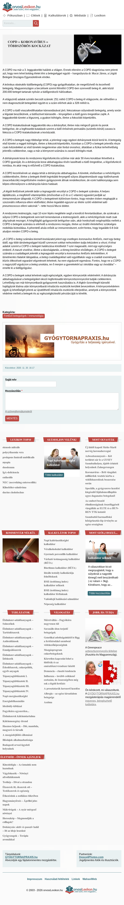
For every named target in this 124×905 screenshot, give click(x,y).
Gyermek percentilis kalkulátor (61, 554)
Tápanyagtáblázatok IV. (16, 691)
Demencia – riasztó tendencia (60, 671)
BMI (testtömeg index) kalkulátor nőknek (56, 583)
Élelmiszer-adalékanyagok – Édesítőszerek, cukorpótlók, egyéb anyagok (18, 667)
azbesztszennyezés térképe (101, 651)
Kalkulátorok (57, 15)
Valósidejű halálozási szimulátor (61, 599)
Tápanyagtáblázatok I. (15, 676)
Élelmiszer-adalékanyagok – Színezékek (18, 621)
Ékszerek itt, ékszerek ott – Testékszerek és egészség (17, 789)
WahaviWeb (90, 879)
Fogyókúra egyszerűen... (16, 711)
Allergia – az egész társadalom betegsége (60, 695)
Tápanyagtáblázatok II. (15, 681)
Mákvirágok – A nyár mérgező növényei (19, 811)
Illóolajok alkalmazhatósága (18, 740)
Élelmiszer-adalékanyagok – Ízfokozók (18, 656)
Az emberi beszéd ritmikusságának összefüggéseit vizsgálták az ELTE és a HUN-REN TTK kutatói (102, 506)
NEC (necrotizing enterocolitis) (19, 482)
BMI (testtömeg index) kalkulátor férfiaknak (56, 592)
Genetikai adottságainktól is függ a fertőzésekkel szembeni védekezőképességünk (62, 641)
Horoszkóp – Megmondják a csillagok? (18, 820)
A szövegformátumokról (18, 411)
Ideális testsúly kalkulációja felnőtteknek (59, 574)
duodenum (8, 467)
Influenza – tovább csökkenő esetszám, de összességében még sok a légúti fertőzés (61, 679)
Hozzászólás (13, 391)
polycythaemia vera (13, 452)
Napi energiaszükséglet (15, 696)
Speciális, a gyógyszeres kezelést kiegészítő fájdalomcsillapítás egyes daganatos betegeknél (102, 491)
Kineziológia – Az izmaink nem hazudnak (19, 766)
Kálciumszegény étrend (15, 721)
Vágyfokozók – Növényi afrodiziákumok (15, 775)
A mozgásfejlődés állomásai (17, 735)
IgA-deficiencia (11, 472)
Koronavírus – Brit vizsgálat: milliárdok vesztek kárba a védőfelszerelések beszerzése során (101, 477)
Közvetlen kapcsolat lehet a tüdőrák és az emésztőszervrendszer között (59, 662)
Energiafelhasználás (13, 701)
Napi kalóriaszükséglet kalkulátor (61, 462)
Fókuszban (15, 15)
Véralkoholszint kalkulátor (58, 549)
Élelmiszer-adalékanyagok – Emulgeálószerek (18, 648)
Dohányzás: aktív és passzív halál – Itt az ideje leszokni (21, 828)
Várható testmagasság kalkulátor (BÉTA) (62, 561)
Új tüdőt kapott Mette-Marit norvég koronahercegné (100, 449)
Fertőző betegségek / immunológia (23, 315)
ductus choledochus (13, 492)
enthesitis (8, 477)
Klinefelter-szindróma (14, 487)
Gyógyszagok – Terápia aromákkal (15, 837)
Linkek (76, 879)
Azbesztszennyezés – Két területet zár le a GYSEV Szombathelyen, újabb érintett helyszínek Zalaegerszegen (101, 461)
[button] (97, 49)
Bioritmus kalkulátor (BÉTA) (60, 568)
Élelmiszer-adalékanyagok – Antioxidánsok (18, 639)
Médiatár (80, 15)
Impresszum (34, 879)
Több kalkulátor (54, 475)
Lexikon (99, 15)
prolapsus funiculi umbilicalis (18, 457)
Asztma (48, 702)
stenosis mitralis (11, 447)
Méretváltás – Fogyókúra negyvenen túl (57, 621)
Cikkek (35, 15)
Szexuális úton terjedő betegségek (56, 630)
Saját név (10, 379)
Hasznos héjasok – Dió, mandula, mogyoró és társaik (21, 728)
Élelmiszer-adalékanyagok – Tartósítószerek (18, 630)
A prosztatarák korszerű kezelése (62, 688)
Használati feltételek (57, 879)
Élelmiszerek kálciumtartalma (19, 716)
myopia (6, 462)
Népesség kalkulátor (55, 604)
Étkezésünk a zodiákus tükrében (20, 796)
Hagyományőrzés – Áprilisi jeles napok (20, 802)
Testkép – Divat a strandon (17, 782)
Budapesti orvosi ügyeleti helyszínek (16, 746)
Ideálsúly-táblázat (12, 706)
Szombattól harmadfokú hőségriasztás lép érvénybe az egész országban (101, 520)
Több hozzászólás (99, 593)
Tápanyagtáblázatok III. (16, 686)
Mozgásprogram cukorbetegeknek (53, 651)
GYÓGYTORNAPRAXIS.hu (103, 693)
